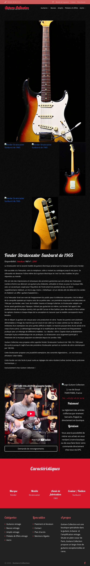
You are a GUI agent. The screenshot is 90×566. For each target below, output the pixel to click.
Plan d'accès (81, 2)
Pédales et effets (71, 8)
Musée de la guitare (62, 2)
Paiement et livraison (44, 524)
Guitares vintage (13, 524)
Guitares (44, 8)
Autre (82, 8)
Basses (53, 8)
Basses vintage (12, 528)
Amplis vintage (12, 532)
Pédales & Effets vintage (17, 536)
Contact (73, 2)
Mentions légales (42, 536)
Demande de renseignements (31, 448)
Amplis (60, 8)
